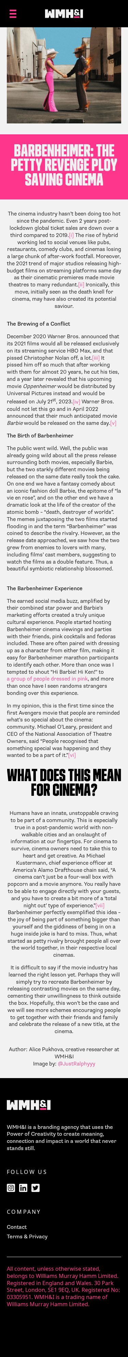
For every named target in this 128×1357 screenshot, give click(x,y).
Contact (17, 1227)
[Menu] (13, 14)
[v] (113, 423)
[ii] (81, 284)
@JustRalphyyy (76, 1063)
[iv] (76, 402)
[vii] (100, 905)
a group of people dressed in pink (47, 678)
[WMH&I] (64, 13)
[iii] (96, 358)
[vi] (72, 755)
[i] (71, 235)
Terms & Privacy (27, 1236)
